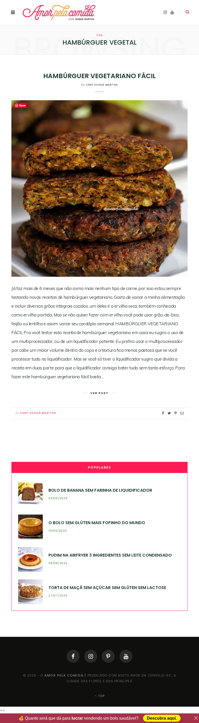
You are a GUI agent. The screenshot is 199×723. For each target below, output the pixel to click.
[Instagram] (90, 656)
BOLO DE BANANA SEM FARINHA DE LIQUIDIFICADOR (100, 490)
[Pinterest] (108, 656)
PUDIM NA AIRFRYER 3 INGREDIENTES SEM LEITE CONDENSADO (110, 555)
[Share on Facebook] (163, 413)
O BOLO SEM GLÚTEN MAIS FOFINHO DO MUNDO (96, 523)
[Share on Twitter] (169, 413)
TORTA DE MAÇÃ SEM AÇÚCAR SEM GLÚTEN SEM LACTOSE (107, 588)
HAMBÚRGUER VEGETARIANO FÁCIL (99, 75)
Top (101, 696)
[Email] (182, 413)
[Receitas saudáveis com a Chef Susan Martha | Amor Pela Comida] (59, 12)
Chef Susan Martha (102, 85)
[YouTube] (125, 656)
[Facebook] (73, 656)
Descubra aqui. (162, 718)
